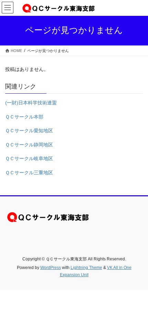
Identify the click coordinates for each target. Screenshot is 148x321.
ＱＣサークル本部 (24, 117)
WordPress (50, 267)
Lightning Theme (86, 267)
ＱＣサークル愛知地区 (29, 130)
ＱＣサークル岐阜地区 (29, 158)
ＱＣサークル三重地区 (29, 172)
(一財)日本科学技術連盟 (31, 102)
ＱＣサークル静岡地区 (29, 144)
